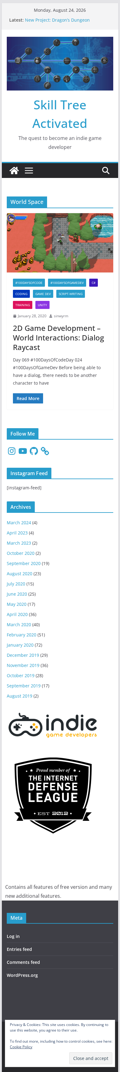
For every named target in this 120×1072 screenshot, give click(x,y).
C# (93, 283)
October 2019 (20, 675)
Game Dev (43, 294)
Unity (42, 305)
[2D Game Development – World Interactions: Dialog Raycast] (60, 243)
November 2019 (23, 665)
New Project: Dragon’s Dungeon (57, 20)
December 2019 (23, 655)
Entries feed (19, 949)
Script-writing (70, 294)
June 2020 (17, 594)
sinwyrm (61, 316)
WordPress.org (22, 975)
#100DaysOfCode (28, 283)
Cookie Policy (21, 1046)
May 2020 (16, 604)
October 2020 (20, 553)
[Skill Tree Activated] (14, 170)
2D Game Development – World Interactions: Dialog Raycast (58, 337)
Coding (21, 294)
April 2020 (17, 614)
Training (22, 305)
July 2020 (16, 584)
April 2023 (17, 533)
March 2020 (19, 624)
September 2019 (24, 686)
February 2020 (21, 635)
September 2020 (24, 563)
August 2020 (19, 573)
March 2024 (19, 522)
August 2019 (19, 696)
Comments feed (23, 962)
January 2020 (20, 645)
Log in (13, 936)
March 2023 (19, 543)
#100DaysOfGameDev (67, 283)
